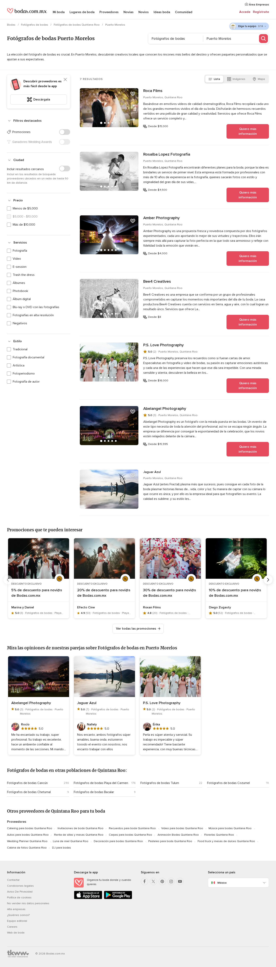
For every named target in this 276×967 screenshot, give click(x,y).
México (222, 882)
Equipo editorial (17, 921)
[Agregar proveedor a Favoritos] (133, 94)
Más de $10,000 (24, 225)
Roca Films (152, 90)
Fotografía (20, 251)
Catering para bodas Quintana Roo (29, 828)
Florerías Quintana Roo (219, 834)
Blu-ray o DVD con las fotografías (36, 307)
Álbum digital (22, 299)
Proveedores (109, 12)
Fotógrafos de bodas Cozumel (228, 783)
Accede (244, 12)
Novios (143, 12)
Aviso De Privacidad (20, 891)
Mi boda (59, 12)
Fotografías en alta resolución (33, 315)
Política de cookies (19, 897)
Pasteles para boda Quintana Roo (170, 841)
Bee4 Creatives (157, 281)
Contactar (13, 880)
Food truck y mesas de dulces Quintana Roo (226, 841)
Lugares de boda (82, 12)
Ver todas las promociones (136, 629)
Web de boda (15, 932)
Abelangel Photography (164, 408)
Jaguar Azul (152, 472)
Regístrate (261, 12)
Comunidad (183, 12)
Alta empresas (16, 909)
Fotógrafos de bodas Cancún (27, 783)
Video (17, 259)
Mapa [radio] (261, 79)
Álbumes (19, 283)
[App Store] (88, 898)
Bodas (11, 24)
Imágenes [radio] (239, 79)
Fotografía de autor (26, 382)
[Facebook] (144, 881)
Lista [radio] (217, 79)
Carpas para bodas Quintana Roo (130, 834)
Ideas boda (162, 12)
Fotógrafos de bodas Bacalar (94, 792)
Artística (18, 365)
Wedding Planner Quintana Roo (27, 841)
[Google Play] (118, 898)
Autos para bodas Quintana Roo (28, 834)
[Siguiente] (268, 579)
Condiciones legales (20, 885)
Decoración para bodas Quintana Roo (118, 841)
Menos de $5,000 (25, 208)
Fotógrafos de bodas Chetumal (29, 792)
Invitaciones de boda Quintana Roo (80, 828)
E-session (19, 267)
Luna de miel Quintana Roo (70, 841)
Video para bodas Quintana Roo (182, 828)
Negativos (20, 323)
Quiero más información (248, 131)
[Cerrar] (65, 79)
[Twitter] (153, 881)
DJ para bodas (61, 847)
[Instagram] (171, 881)
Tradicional (20, 349)
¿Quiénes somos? (18, 915)
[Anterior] (7, 579)
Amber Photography (161, 218)
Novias (128, 12)
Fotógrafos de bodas (35, 24)
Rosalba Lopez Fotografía (166, 154)
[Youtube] (180, 881)
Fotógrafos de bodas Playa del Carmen (101, 783)
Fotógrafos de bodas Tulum (159, 783)
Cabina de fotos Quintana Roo (27, 847)
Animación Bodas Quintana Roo (178, 834)
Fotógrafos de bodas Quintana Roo (77, 24)
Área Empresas (258, 4)
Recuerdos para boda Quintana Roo (132, 828)
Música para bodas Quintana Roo (230, 828)
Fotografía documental (28, 357)
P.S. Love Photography (163, 345)
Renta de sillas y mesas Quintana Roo (78, 834)
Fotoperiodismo (24, 374)
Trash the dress (24, 275)
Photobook (20, 291)
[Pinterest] (162, 881)
